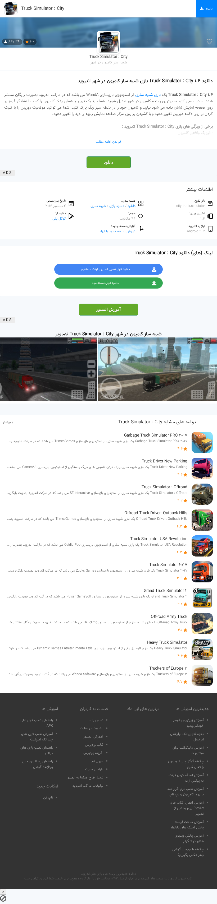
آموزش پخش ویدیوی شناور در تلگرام (189, 838)
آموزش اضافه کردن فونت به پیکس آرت (186, 778)
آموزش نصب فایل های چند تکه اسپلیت (37, 736)
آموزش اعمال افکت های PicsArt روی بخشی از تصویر (187, 808)
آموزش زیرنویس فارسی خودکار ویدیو (187, 723)
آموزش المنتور (108, 309)
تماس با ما (96, 720)
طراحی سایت (94, 769)
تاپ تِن (48, 797)
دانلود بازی (116, 206)
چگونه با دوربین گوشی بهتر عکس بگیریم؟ (188, 852)
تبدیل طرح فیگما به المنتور (84, 777)
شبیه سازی (98, 206)
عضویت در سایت (91, 728)
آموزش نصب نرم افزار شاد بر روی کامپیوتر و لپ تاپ (185, 791)
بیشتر (7, 422)
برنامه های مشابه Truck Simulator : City (157, 422)
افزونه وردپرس (93, 753)
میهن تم (97, 761)
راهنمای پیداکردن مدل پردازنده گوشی (37, 764)
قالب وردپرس (94, 745)
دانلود (108, 162)
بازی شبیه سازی (148, 95)
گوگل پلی (59, 218)
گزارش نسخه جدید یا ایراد (117, 231)
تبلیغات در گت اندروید (88, 786)
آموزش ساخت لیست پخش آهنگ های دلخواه (187, 824)
